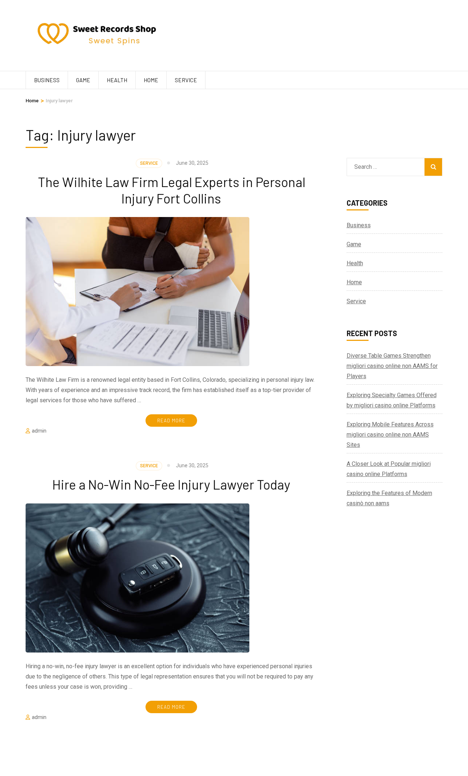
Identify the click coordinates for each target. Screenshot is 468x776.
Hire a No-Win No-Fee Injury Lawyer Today (171, 484)
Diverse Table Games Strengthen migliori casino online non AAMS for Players (392, 366)
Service (186, 80)
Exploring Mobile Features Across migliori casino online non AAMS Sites (390, 434)
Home (151, 80)
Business (47, 80)
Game (83, 80)
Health (117, 80)
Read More (171, 420)
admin (39, 431)
